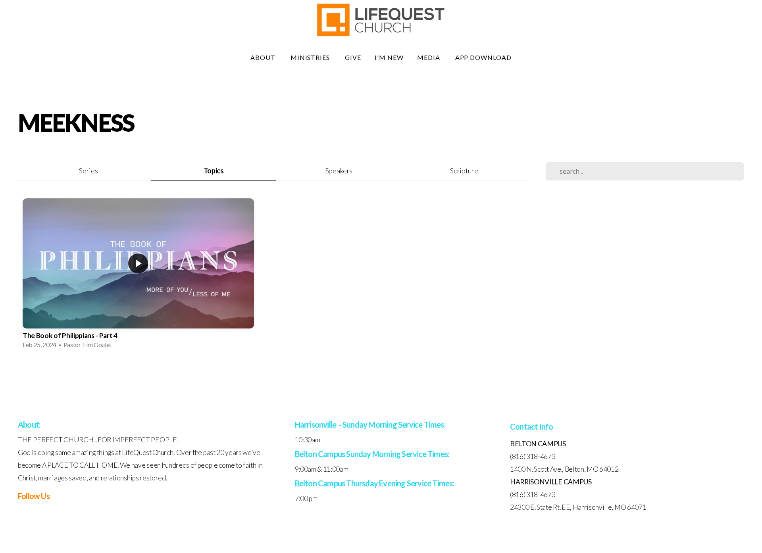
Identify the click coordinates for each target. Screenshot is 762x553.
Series (88, 170)
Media (429, 57)
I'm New (389, 57)
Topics (214, 170)
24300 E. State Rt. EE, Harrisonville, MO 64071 (578, 507)
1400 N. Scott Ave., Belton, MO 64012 (564, 469)
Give (353, 57)
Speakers (338, 170)
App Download (483, 57)
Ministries (311, 57)
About (263, 57)
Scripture (464, 170)
